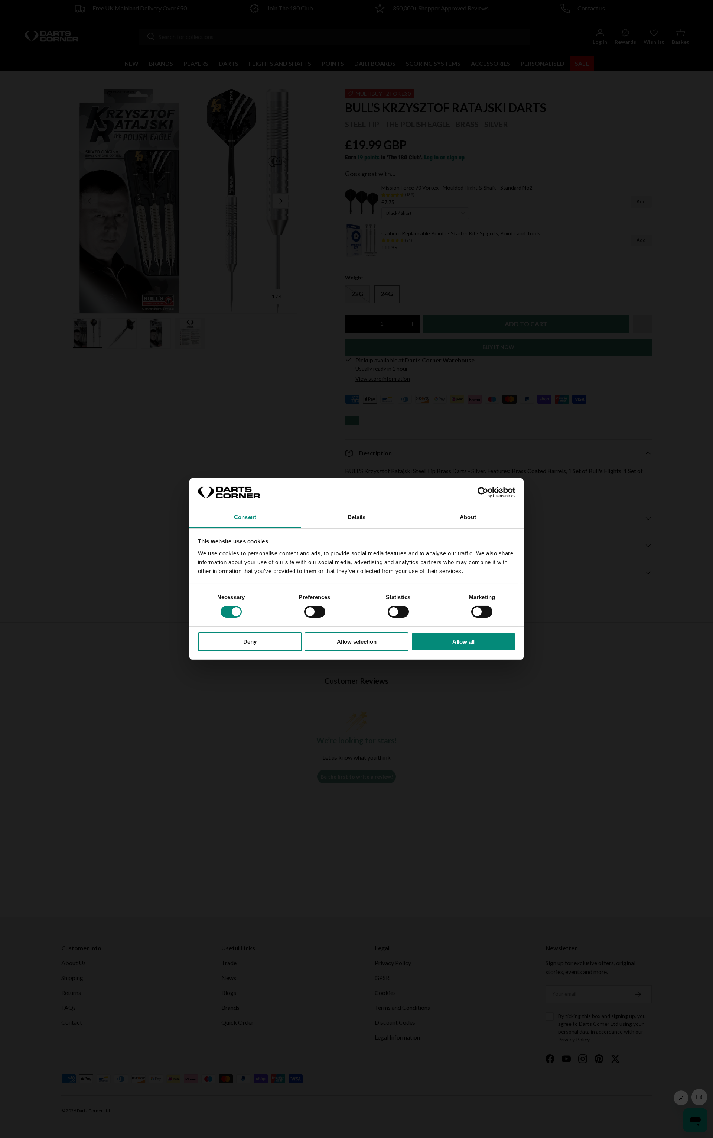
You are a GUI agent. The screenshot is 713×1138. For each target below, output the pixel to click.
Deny (250, 641)
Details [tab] (357, 517)
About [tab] (468, 517)
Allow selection (357, 641)
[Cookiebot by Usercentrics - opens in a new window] (482, 492)
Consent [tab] (245, 517)
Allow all (463, 641)
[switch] (314, 612)
